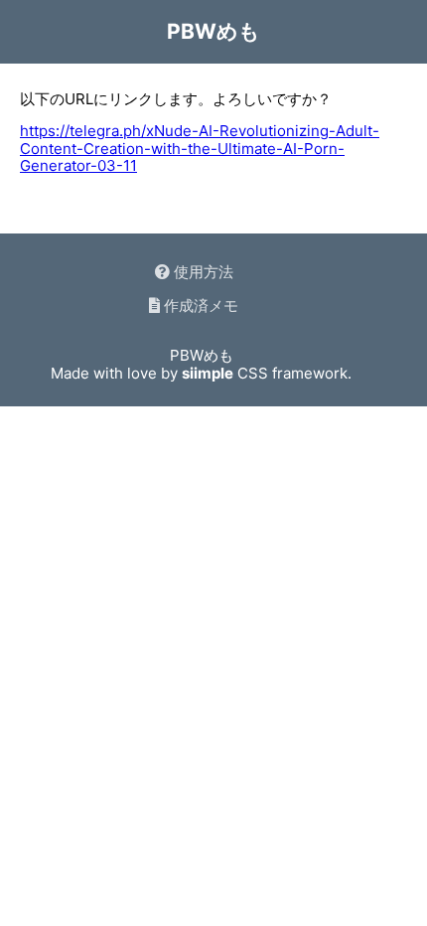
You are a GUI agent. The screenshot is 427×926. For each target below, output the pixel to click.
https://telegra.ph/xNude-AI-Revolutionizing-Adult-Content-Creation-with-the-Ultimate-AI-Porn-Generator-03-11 (199, 148)
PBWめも (213, 31)
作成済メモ (199, 305)
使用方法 (201, 271)
